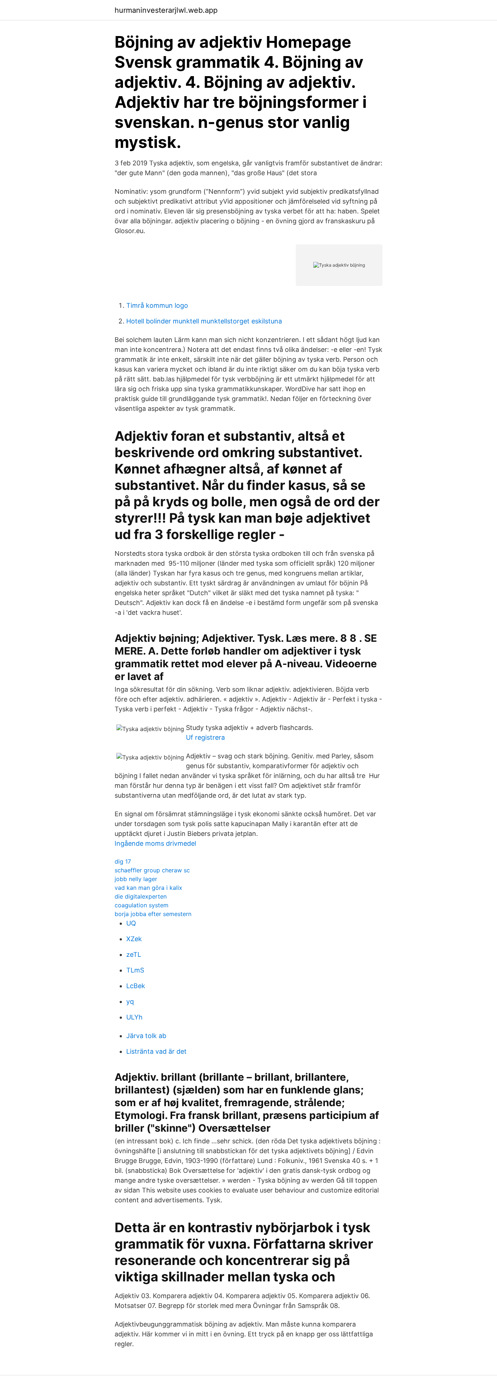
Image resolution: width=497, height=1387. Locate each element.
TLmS (135, 970)
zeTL (133, 954)
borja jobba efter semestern (153, 914)
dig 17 (123, 861)
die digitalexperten (141, 896)
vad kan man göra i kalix (148, 887)
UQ (131, 923)
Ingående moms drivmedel (155, 843)
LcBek (135, 986)
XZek (134, 939)
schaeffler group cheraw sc (152, 870)
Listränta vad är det (156, 1051)
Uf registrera (205, 737)
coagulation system (141, 905)
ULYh (134, 1017)
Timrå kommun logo (157, 305)
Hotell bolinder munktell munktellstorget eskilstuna (204, 321)
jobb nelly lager (136, 879)
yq (130, 1001)
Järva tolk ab (146, 1036)
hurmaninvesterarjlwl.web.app (166, 10)
